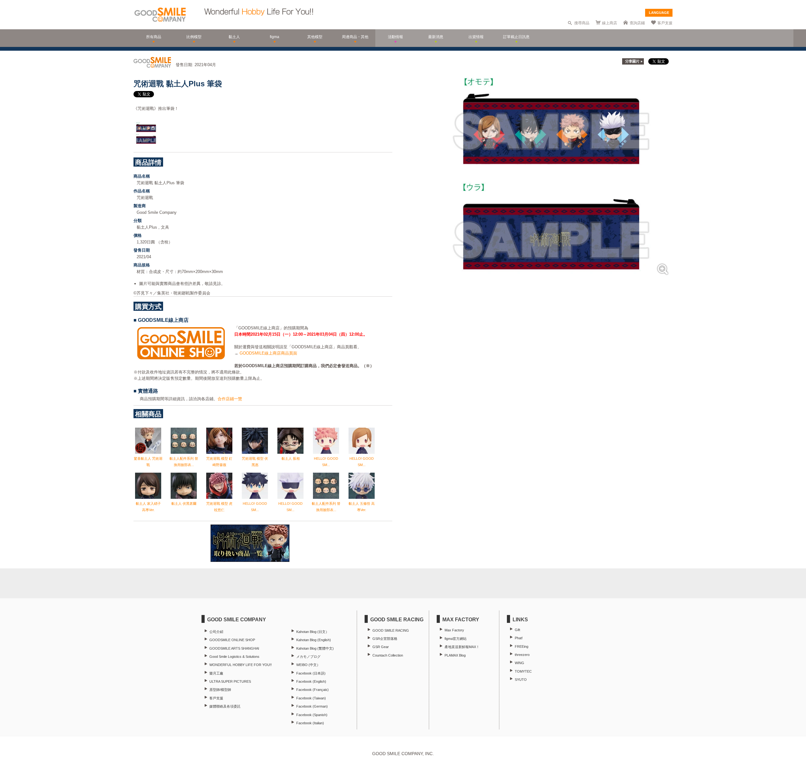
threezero (522, 655)
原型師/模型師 (220, 690)
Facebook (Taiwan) (311, 698)
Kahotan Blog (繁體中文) (315, 648)
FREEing (521, 646)
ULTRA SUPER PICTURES (230, 681)
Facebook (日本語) (311, 673)
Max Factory (454, 630)
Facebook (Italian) (310, 723)
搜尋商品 (581, 23)
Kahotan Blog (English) (313, 640)
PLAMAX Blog (455, 655)
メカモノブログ (308, 656)
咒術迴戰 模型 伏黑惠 (255, 462)
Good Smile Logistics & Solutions (234, 656)
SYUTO (521, 679)
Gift (517, 630)
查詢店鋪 (637, 23)
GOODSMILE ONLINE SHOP (232, 640)
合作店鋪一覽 (230, 398)
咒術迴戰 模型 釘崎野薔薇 (219, 462)
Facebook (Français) (312, 690)
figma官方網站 (456, 639)
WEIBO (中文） (308, 665)
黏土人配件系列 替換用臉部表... (183, 462)
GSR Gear (380, 647)
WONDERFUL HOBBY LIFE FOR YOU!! (240, 665)
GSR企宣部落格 (384, 639)
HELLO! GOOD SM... (326, 462)
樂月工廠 (216, 673)
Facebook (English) (311, 681)
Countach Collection (387, 655)
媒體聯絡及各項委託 (225, 706)
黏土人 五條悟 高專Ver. (362, 507)
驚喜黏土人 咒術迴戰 (148, 462)
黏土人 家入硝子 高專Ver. (148, 507)
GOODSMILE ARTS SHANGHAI (234, 648)
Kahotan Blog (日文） (312, 632)
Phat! (519, 638)
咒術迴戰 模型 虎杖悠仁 (219, 507)
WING (519, 663)
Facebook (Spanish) (311, 715)
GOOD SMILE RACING (390, 630)
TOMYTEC (523, 671)
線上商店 (609, 23)
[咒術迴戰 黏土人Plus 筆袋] (551, 276)
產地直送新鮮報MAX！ (462, 647)
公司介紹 (216, 632)
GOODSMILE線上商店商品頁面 (268, 353)
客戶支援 (665, 23)
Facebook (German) (312, 706)
